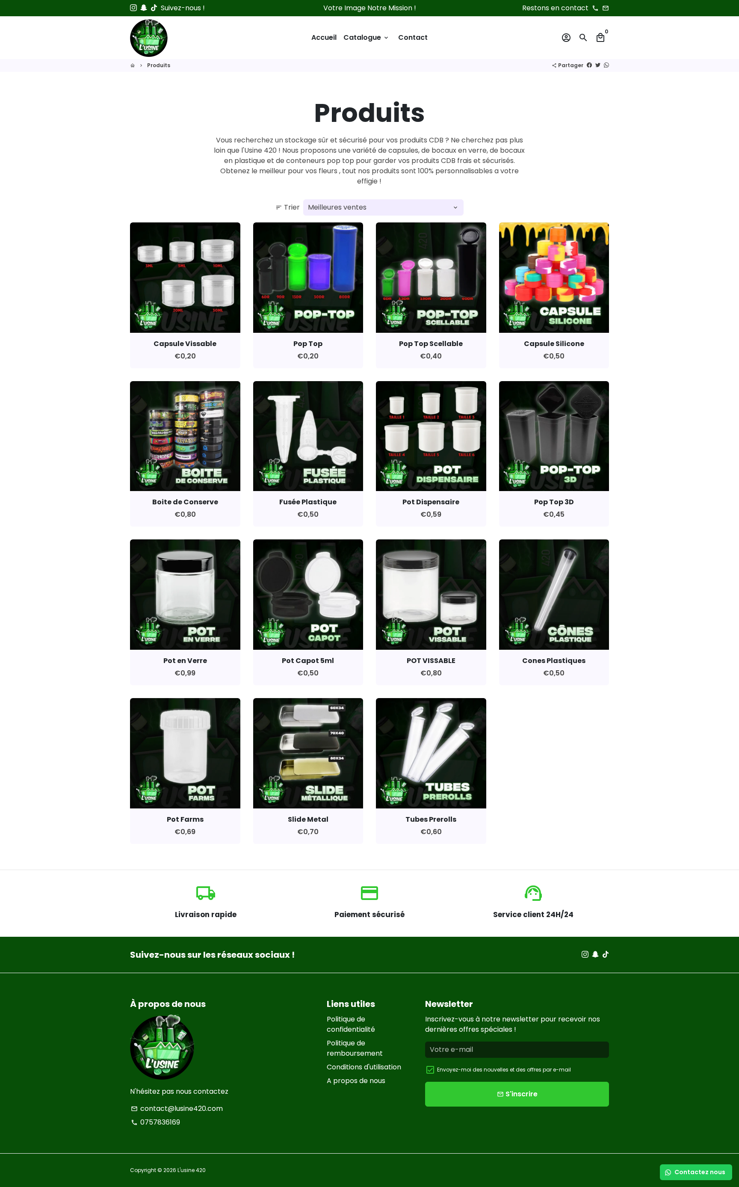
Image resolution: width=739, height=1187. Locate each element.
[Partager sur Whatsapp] (606, 65)
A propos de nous (356, 1081)
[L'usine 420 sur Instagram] (133, 8)
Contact (413, 37)
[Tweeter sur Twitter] (597, 65)
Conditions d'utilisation (364, 1067)
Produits (158, 65)
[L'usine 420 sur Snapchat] (143, 8)
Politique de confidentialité (351, 1024)
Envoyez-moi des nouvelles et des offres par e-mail (504, 1069)
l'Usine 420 (259, 150)
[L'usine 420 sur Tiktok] (154, 8)
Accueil (324, 37)
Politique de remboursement (355, 1048)
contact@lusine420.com (177, 1108)
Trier (287, 207)
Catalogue (366, 37)
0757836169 (155, 1122)
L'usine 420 (191, 1170)
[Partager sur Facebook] (589, 65)
